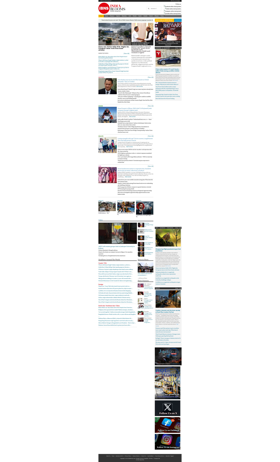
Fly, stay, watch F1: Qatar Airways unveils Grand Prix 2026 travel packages (168, 343)
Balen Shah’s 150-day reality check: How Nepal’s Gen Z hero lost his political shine (112, 57)
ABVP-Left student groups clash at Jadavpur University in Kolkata (116, 247)
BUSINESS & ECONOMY (162, 48)
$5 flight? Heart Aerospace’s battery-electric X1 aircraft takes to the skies (168, 339)
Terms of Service (136, 456)
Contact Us (143, 456)
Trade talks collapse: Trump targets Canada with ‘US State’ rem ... (115, 272)
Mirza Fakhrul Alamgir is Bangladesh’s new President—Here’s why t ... (117, 323)
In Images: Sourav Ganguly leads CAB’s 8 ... (148, 301)
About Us (108, 456)
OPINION (138, 201)
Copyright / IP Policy (148, 458)
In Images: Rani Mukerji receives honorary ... (148, 314)
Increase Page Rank (140, 460)
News (106, 16)
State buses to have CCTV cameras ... (148, 248)
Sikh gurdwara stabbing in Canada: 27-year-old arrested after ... (115, 278)
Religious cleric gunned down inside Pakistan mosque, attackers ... (116, 310)
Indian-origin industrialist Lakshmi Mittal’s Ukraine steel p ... (114, 297)
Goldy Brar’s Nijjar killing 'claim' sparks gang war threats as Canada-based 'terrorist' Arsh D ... (113, 64)
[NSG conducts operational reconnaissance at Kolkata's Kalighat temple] (145, 267)
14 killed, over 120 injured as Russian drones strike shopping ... (115, 291)
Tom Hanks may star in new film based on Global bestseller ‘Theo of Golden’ (133, 81)
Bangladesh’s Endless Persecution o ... (104, 212)
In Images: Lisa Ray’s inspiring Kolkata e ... (147, 295)
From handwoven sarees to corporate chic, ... (145, 288)
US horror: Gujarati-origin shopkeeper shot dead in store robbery (115, 269)
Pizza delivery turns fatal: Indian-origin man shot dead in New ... (115, 274)
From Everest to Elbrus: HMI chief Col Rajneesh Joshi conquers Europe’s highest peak (135, 109)
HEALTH (100, 136)
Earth (139, 16)
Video (162, 16)
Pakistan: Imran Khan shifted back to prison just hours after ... (114, 325)
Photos (156, 16)
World (134, 16)
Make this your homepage (175, 0)
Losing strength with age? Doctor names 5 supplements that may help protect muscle (135, 140)
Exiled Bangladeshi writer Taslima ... (148, 253)
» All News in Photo (142, 278)
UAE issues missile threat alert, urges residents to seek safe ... (114, 295)
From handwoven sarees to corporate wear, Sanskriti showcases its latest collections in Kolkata (134, 170)
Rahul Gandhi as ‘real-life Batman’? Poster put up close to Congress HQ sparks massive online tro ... (113, 68)
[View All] (126, 54)
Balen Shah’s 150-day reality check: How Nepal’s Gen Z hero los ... (115, 307)
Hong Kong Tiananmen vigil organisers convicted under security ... (116, 321)
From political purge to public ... (125, 213)
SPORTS (100, 106)
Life (130, 16)
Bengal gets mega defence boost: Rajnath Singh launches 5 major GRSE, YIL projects (113, 71)
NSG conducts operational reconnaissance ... (145, 274)
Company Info (157, 458)
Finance (112, 16)
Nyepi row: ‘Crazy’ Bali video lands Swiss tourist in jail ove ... (114, 286)
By (108, 213)
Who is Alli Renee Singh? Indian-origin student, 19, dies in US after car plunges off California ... (113, 60)
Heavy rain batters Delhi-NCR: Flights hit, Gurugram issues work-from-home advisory (113, 48)
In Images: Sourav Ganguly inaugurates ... (148, 321)
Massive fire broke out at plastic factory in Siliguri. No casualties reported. (115, 253)
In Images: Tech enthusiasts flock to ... (148, 308)
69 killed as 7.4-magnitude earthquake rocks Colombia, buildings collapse (167, 279)
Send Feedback (150, 456)
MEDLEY (100, 201)
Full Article (139, 86)
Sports (118, 16)
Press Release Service (159, 456)
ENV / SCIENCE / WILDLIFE (164, 228)
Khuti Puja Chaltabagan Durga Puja (148, 225)
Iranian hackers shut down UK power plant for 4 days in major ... (115, 288)
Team (113, 456)
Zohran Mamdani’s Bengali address (107, 250)
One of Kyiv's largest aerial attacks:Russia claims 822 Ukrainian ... (115, 300)
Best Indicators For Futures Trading (165, 98)
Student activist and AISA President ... (148, 231)
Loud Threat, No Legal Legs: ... (144, 215)
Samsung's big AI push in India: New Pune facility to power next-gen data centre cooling (168, 95)
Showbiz (124, 16)
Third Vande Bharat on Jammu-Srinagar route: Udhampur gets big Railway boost (168, 335)
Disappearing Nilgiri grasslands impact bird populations (168, 250)
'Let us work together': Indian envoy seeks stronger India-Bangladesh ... (141, 45)
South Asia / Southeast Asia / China (109, 306)
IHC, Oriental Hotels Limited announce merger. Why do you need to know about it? (167, 83)
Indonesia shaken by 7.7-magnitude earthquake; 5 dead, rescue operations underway (166, 274)
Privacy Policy (128, 456)
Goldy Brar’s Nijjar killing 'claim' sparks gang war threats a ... (114, 267)
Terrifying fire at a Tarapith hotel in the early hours (111, 256)
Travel (151, 16)
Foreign (100, 284)
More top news (103, 53)
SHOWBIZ (101, 77)
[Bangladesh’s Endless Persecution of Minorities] (107, 206)
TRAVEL (157, 288)
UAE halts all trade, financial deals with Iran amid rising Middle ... (115, 293)
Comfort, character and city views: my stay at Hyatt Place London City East (168, 311)
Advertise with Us (119, 456)
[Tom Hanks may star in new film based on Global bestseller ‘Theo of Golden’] (107, 86)
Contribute (178, 20)
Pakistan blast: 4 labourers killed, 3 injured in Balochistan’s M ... (115, 318)
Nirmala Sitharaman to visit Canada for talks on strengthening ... (115, 281)
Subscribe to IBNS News (164, 20)
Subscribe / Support (170, 456)
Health (145, 16)
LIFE (99, 166)
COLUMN (120, 201)
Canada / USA (102, 263)
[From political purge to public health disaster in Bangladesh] (126, 207)
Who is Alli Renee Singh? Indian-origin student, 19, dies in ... (114, 265)
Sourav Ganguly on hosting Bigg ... (148, 243)
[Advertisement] (168, 163)
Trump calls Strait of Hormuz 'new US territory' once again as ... (115, 276)
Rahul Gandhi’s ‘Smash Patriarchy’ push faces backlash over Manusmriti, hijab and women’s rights (141, 50)
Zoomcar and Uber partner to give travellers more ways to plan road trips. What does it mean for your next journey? (167, 330)
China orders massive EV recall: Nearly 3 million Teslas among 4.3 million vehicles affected (167, 71)
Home (101, 16)
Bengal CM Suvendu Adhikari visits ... (148, 238)
